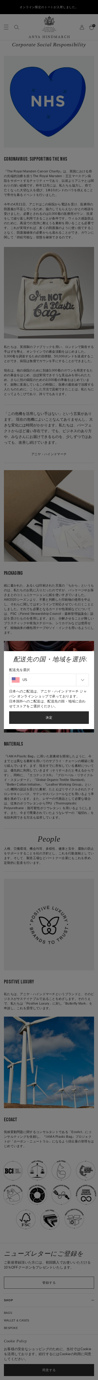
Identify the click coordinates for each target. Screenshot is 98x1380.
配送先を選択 (19, 670)
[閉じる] (85, 659)
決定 (49, 717)
